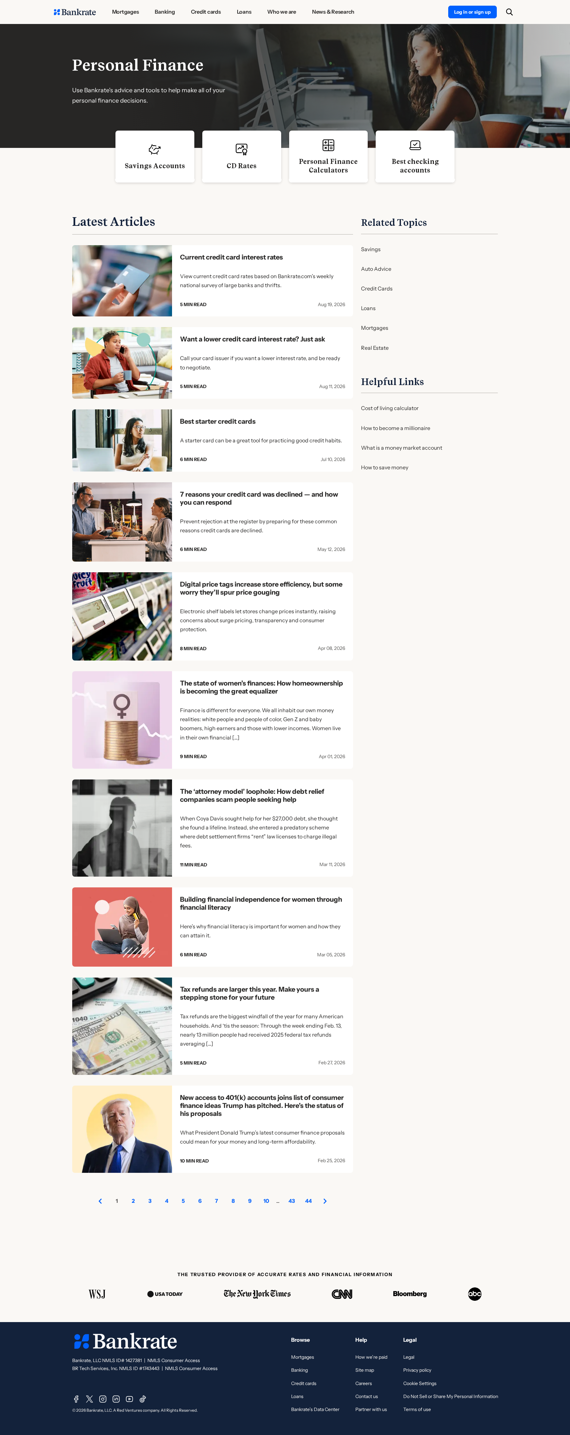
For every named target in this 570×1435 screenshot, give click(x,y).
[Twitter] (90, 1399)
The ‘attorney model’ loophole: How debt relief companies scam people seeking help (252, 795)
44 (308, 1200)
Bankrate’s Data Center (315, 1409)
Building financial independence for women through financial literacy (261, 903)
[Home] (75, 12)
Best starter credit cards (218, 421)
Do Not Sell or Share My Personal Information (450, 1396)
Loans (368, 308)
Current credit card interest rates (231, 257)
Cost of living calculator (390, 408)
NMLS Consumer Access (173, 1360)
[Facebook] (76, 1399)
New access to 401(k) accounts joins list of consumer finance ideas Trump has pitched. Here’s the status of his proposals (262, 1106)
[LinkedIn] (116, 1399)
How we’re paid (371, 1357)
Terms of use (417, 1409)
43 (291, 1200)
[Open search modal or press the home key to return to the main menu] (509, 12)
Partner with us (371, 1409)
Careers (363, 1383)
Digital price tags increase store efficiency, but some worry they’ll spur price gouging (261, 588)
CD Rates (242, 166)
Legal (408, 1357)
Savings (371, 249)
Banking (299, 1370)
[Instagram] (103, 1399)
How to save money (384, 467)
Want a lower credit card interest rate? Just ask (252, 339)
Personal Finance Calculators (328, 166)
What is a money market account (401, 447)
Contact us (366, 1396)
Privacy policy (417, 1370)
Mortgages (374, 327)
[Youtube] (129, 1399)
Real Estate (375, 347)
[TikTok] (143, 1399)
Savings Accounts (155, 166)
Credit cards (303, 1383)
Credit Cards (377, 288)
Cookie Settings (420, 1383)
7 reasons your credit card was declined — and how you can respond (259, 498)
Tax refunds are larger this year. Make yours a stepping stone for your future (249, 993)
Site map (364, 1370)
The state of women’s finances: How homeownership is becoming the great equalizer (261, 687)
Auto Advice (376, 268)
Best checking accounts (415, 166)
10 (266, 1200)
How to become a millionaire (395, 428)
